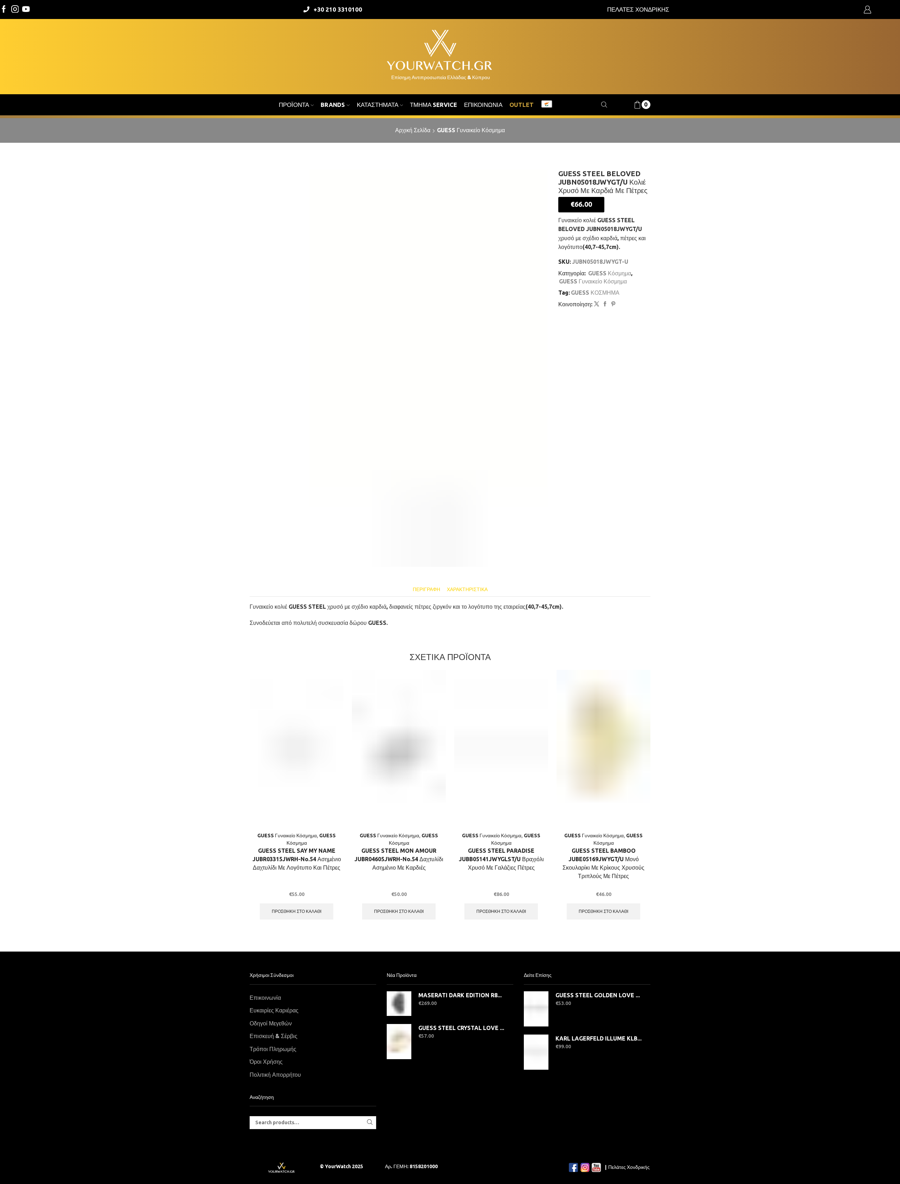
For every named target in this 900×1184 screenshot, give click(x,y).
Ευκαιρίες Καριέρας (274, 1010)
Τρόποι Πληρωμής (273, 1049)
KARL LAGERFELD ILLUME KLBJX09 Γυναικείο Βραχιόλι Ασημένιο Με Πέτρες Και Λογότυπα (598, 1038)
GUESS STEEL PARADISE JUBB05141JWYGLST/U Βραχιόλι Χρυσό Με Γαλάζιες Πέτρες (501, 859)
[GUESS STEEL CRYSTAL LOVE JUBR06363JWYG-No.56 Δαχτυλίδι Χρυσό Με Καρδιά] (399, 1041)
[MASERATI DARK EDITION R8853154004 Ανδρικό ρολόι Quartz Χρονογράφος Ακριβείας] (399, 1003)
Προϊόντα (294, 104)
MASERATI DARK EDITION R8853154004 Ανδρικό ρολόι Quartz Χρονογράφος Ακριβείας (461, 995)
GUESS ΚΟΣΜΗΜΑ (595, 292)
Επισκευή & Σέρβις (273, 1036)
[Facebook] (4, 9)
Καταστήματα (377, 104)
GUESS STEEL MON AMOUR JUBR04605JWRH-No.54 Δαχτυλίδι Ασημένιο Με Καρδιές (398, 859)
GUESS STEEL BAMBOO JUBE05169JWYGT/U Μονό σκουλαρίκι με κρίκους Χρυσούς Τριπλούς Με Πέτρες (603, 863)
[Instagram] (15, 9)
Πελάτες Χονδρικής (629, 1167)
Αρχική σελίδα (412, 130)
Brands (333, 104)
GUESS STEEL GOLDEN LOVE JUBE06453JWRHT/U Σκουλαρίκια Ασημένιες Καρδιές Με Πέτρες (598, 995)
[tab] (426, 589)
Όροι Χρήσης (266, 1061)
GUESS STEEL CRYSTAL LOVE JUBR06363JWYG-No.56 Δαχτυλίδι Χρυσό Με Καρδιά (461, 1028)
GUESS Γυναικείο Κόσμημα (471, 130)
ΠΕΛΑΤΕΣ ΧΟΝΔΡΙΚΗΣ (638, 9)
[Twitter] (26, 9)
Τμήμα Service (433, 104)
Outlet (521, 104)
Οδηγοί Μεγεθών (271, 1023)
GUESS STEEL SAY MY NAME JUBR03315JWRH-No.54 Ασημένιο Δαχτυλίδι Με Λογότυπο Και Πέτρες (296, 859)
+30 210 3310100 (338, 9)
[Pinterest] (612, 304)
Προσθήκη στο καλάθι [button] (296, 911)
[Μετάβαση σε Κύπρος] (546, 104)
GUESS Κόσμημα (609, 273)
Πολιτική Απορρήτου (275, 1074)
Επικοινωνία (483, 104)
